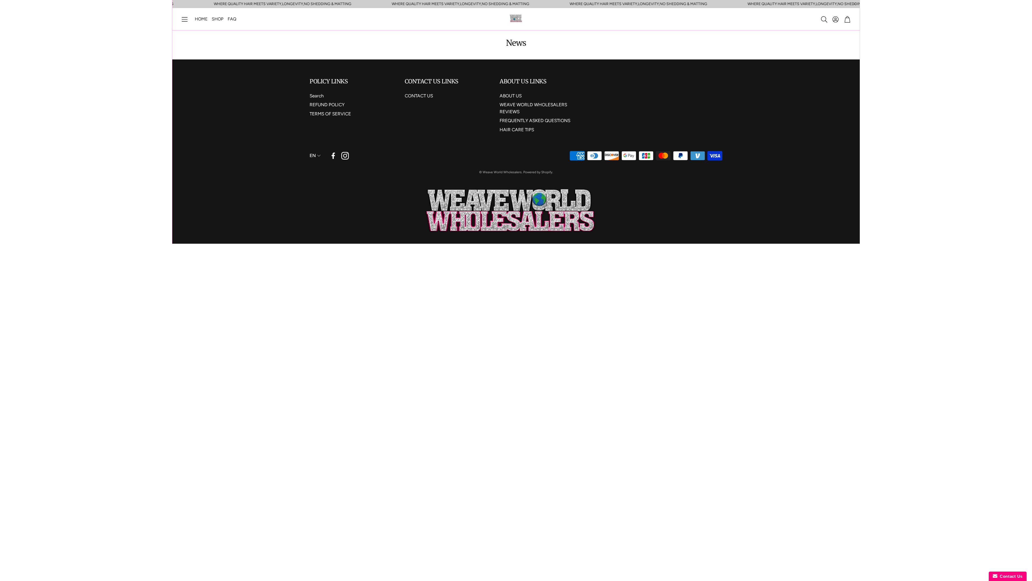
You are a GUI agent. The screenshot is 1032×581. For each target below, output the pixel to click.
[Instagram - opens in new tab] (345, 156)
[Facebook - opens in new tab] (333, 156)
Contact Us (1010, 576)
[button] (184, 19)
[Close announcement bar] (854, 4)
